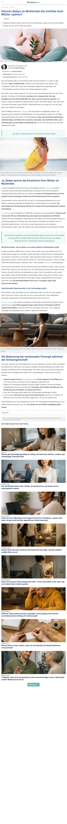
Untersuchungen (7, 302)
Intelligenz (24, 111)
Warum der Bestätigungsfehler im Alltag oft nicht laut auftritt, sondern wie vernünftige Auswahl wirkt (33, 455)
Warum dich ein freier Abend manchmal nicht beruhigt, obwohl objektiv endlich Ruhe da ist (31, 551)
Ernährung (48, 188)
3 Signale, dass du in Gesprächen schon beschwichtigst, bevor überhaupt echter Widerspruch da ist (32, 678)
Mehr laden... (33, 685)
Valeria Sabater (20, 68)
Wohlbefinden (5, 548)
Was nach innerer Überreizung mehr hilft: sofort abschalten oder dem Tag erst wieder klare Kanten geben (32, 583)
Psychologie (5, 484)
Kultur (3, 452)
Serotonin (47, 262)
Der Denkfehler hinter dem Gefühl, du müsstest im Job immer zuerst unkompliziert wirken (30, 487)
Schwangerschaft (29, 379)
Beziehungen (5, 7)
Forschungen (6, 213)
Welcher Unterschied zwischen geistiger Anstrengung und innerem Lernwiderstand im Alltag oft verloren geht (29, 615)
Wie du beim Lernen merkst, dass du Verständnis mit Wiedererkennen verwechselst (30, 646)
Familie (12, 7)
